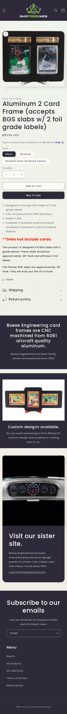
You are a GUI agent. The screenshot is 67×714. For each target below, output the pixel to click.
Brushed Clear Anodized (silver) (26, 161)
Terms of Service (17, 678)
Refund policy (15, 685)
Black (9, 154)
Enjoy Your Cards (28, 707)
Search (11, 656)
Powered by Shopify (43, 707)
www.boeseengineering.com (27, 572)
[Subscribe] (56, 633)
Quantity (7, 168)
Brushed (25, 154)
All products (14, 663)
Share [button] (9, 279)
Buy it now (33, 195)
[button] (4, 10)
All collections (15, 670)
